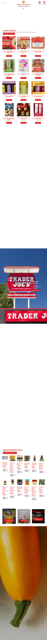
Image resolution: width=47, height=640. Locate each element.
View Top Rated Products (9, 521)
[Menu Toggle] (23, 8)
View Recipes (24, 520)
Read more (9, 122)
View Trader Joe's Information (38, 519)
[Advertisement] (23, 18)
